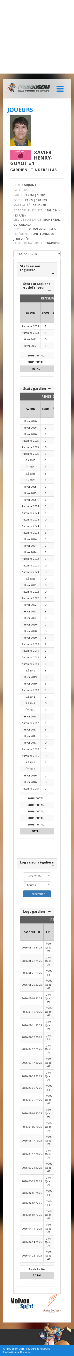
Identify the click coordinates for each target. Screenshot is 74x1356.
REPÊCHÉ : (20, 229)
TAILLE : (18, 195)
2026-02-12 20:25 (32, 1037)
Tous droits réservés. (38, 1348)
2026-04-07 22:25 (32, 1203)
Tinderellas (44, 169)
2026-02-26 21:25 (32, 1100)
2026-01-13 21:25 (32, 947)
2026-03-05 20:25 (32, 1127)
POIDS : (18, 200)
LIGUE (45, 312)
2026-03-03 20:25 (32, 1113)
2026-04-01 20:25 (32, 1193)
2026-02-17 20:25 (32, 1062)
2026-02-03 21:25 (32, 998)
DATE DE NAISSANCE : (28, 210)
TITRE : (18, 185)
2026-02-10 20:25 (32, 1012)
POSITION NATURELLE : (29, 243)
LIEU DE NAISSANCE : (27, 219)
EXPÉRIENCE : (22, 234)
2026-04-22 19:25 (32, 1255)
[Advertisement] (37, 37)
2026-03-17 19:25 (32, 1140)
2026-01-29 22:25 (32, 984)
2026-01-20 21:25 (32, 961)
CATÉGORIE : (22, 190)
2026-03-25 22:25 (32, 1181)
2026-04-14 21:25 (32, 1242)
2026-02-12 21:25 (32, 1049)
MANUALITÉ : (22, 205)
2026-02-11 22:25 (32, 1025)
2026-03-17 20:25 (32, 1154)
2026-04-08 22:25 (32, 1215)
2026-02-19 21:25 (32, 1076)
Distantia (25, 1352)
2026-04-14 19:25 (32, 1228)
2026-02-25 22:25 (32, 1088)
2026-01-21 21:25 (32, 973)
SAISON (30, 312)
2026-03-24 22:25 (32, 1167)
